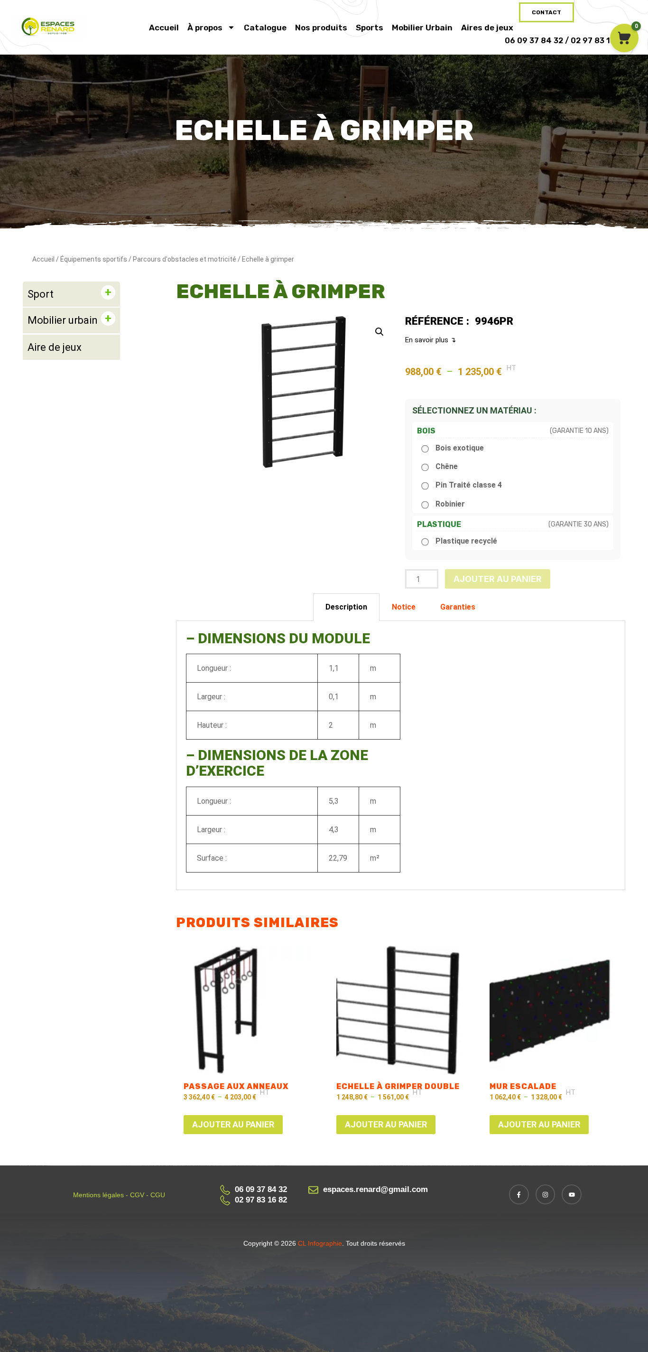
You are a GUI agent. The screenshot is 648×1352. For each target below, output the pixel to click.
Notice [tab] (404, 606)
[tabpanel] (401, 756)
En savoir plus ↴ (430, 340)
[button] (379, 331)
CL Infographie (319, 1243)
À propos (204, 27)
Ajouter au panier (498, 579)
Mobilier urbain (63, 320)
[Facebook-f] (519, 1194)
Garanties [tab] (457, 606)
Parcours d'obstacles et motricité (184, 259)
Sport (41, 294)
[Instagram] (545, 1194)
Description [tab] (346, 606)
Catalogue (265, 27)
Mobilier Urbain (422, 27)
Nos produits (321, 27)
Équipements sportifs (93, 259)
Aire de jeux (55, 347)
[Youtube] (572, 1194)
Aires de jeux (487, 27)
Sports (369, 27)
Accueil (164, 27)
